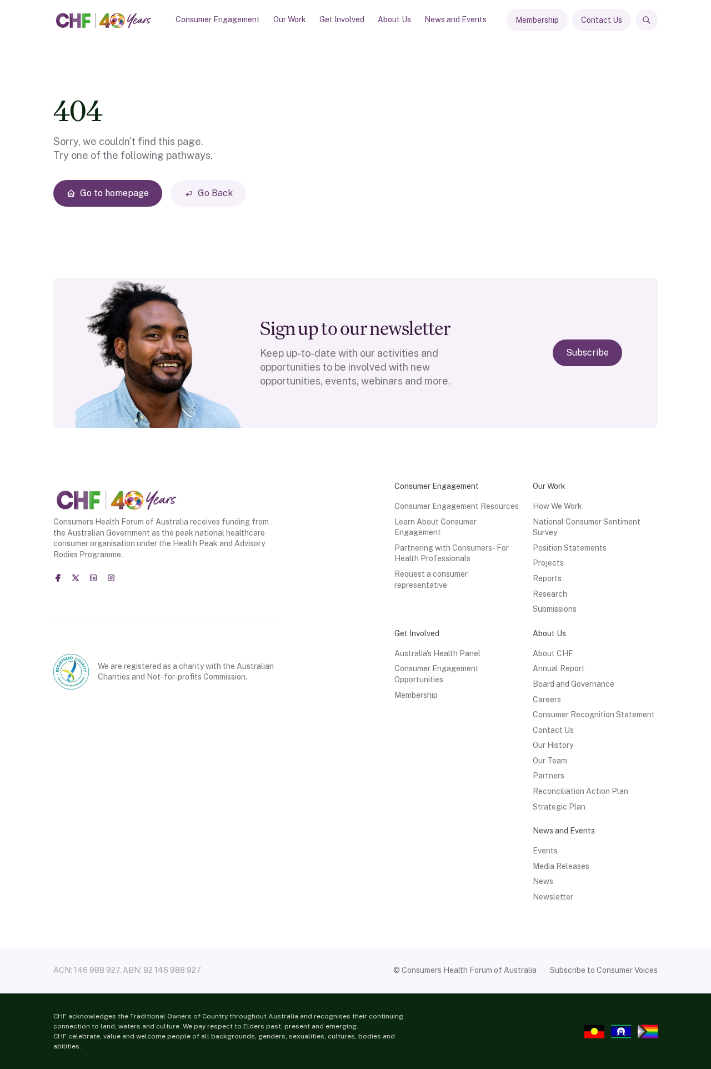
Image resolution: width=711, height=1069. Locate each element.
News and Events (455, 19)
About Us (394, 19)
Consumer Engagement (218, 19)
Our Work (289, 19)
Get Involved (341, 19)
